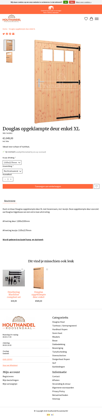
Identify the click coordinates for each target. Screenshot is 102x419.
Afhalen (56, 380)
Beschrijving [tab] (9, 200)
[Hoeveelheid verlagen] (5, 179)
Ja (66, 2)
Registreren (8, 376)
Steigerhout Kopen (61, 359)
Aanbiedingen (58, 366)
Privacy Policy (58, 391)
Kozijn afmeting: (9, 158)
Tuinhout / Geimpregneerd (64, 325)
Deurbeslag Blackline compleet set (14, 294)
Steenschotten (59, 355)
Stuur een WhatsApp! (10, 365)
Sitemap (56, 398)
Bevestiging (57, 348)
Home (5, 29)
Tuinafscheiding (59, 351)
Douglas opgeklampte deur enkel (38, 294)
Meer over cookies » (84, 2)
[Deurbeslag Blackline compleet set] (14, 278)
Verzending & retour (61, 383)
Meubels (56, 336)
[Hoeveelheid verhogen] (10, 179)
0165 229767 (7, 359)
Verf (54, 363)
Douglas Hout (58, 322)
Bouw (54, 340)
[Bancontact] (52, 415)
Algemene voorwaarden (63, 387)
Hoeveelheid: (7, 174)
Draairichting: (8, 166)
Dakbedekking (58, 344)
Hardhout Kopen (59, 329)
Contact (56, 376)
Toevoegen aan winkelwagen (48, 186)
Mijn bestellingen (11, 380)
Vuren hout (57, 333)
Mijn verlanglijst (10, 383)
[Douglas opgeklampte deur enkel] (38, 278)
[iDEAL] (48, 415)
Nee (72, 2)
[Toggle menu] (96, 18)
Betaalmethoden (60, 395)
